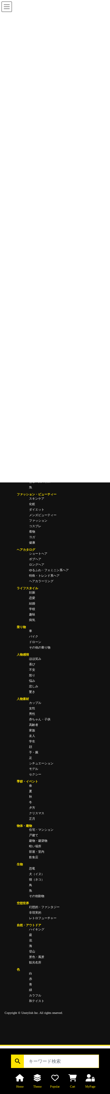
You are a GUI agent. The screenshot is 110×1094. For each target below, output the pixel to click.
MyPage (90, 1086)
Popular (55, 1086)
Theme (37, 1086)
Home (20, 1086)
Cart (72, 1086)
